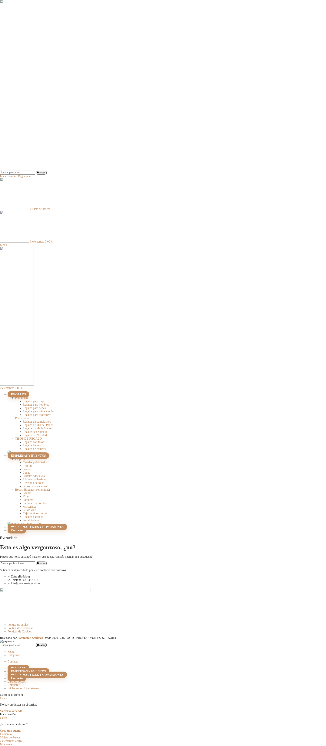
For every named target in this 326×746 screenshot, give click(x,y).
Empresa (20, 459)
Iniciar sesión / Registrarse (23, 688)
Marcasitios (29, 506)
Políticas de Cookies (20, 631)
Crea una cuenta (10, 730)
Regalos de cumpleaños (37, 421)
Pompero (28, 499)
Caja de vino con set (35, 513)
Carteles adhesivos (34, 476)
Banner (27, 469)
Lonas (26, 472)
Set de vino (29, 510)
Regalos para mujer (34, 401)
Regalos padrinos (33, 516)
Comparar (13, 684)
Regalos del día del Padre (38, 425)
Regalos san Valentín (35, 431)
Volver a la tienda (11, 711)
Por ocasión (22, 418)
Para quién (21, 397)
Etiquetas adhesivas (34, 479)
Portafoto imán (31, 520)
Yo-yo (26, 496)
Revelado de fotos (33, 482)
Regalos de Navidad (35, 435)
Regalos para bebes (34, 408)
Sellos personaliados (35, 486)
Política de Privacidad (20, 628)
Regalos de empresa (34, 448)
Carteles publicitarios (35, 462)
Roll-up (27, 465)
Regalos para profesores (37, 414)
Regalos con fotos (33, 442)
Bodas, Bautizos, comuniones (32, 489)
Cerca (3, 698)
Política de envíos (18, 624)
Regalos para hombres (36, 404)
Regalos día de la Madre (37, 428)
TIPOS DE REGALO (28, 438)
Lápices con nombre (35, 503)
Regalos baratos (32, 445)
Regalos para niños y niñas (39, 411)
